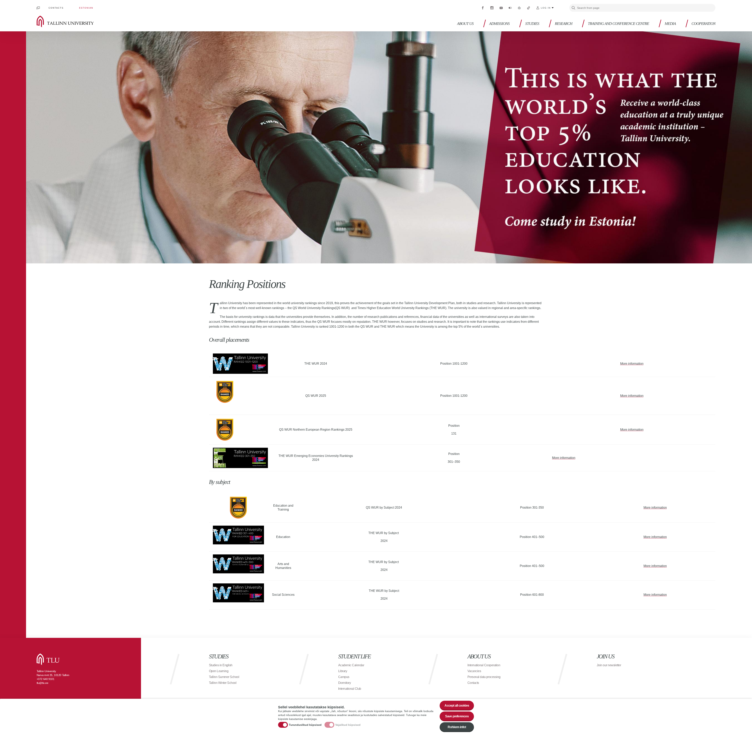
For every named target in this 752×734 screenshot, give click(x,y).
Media (670, 24)
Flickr (510, 8)
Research (563, 24)
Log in (546, 8)
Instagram (492, 8)
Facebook (483, 8)
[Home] (71, 21)
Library (342, 671)
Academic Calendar (351, 665)
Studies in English (220, 665)
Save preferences (457, 716)
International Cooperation (483, 665)
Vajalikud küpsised (348, 724)
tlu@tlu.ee (42, 682)
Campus (343, 677)
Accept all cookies (457, 705)
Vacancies (474, 671)
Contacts (56, 8)
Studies (532, 24)
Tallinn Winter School (223, 682)
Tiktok (529, 8)
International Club (349, 688)
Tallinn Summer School (224, 677)
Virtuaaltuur (519, 8)
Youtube (501, 8)
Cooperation (703, 24)
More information (632, 363)
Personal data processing (484, 677)
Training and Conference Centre (618, 24)
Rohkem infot (457, 727)
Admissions (499, 24)
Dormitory (344, 682)
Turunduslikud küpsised (305, 724)
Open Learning (219, 671)
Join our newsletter (609, 665)
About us (465, 24)
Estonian (86, 8)
